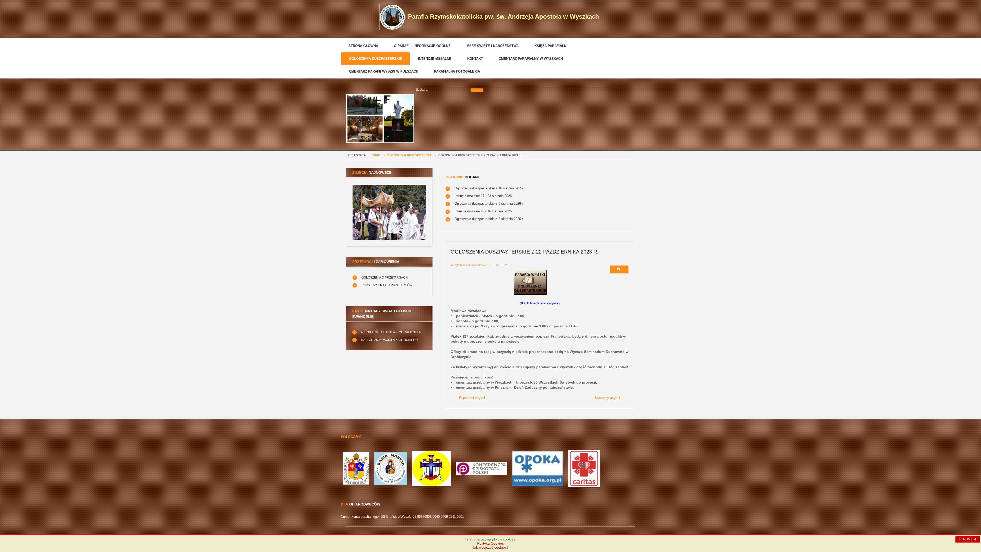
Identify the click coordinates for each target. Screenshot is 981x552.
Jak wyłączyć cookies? (490, 547)
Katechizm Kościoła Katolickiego (389, 340)
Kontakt (475, 59)
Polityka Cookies (490, 543)
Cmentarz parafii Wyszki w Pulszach (383, 71)
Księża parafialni (550, 46)
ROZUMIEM (967, 539)
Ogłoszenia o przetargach (384, 277)
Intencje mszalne (434, 59)
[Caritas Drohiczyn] (584, 468)
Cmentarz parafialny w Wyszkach (531, 59)
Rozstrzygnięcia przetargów (386, 285)
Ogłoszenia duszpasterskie (375, 59)
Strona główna (363, 46)
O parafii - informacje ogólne (422, 46)
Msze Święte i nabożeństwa (492, 46)
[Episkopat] (481, 468)
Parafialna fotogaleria (457, 71)
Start (376, 155)
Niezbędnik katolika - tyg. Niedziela (391, 332)
